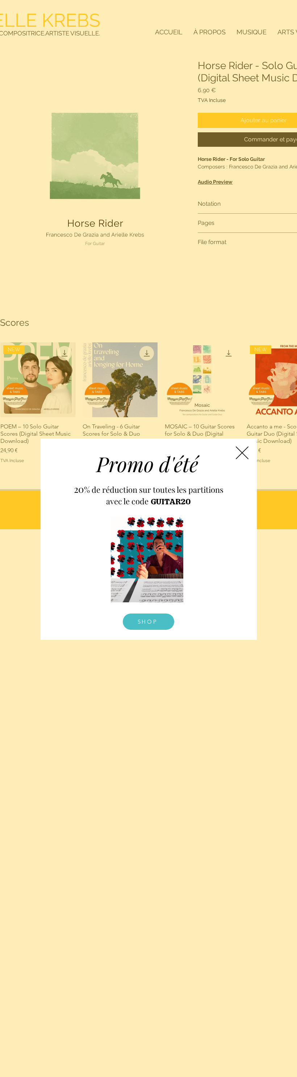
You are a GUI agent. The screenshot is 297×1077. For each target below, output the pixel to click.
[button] (242, 452)
